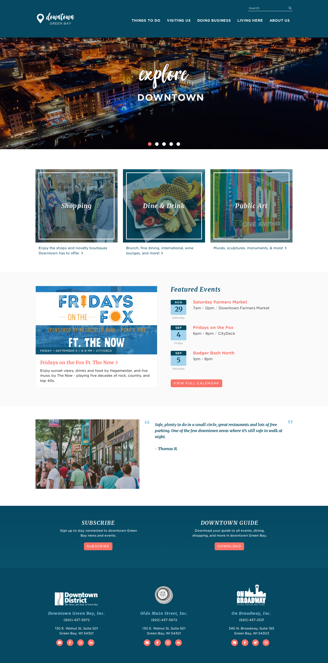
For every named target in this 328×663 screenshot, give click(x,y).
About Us (280, 21)
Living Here (250, 21)
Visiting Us (179, 21)
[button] (149, 144)
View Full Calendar (196, 383)
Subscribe (98, 546)
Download (229, 546)
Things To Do (146, 21)
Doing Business (214, 21)
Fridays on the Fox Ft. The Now (77, 363)
